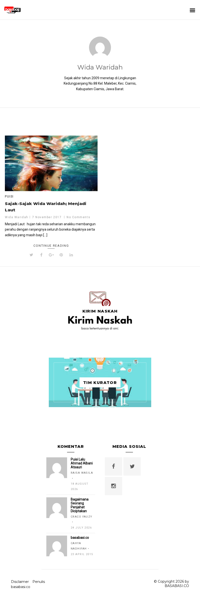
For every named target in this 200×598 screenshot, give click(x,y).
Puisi (9, 196)
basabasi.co (20, 587)
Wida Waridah (100, 67)
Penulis (38, 581)
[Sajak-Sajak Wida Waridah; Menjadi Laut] (51, 163)
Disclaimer (20, 581)
